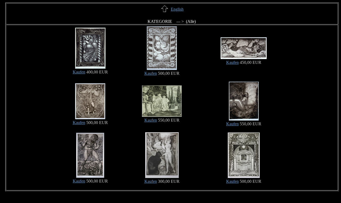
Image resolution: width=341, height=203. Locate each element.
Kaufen (79, 72)
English (177, 9)
